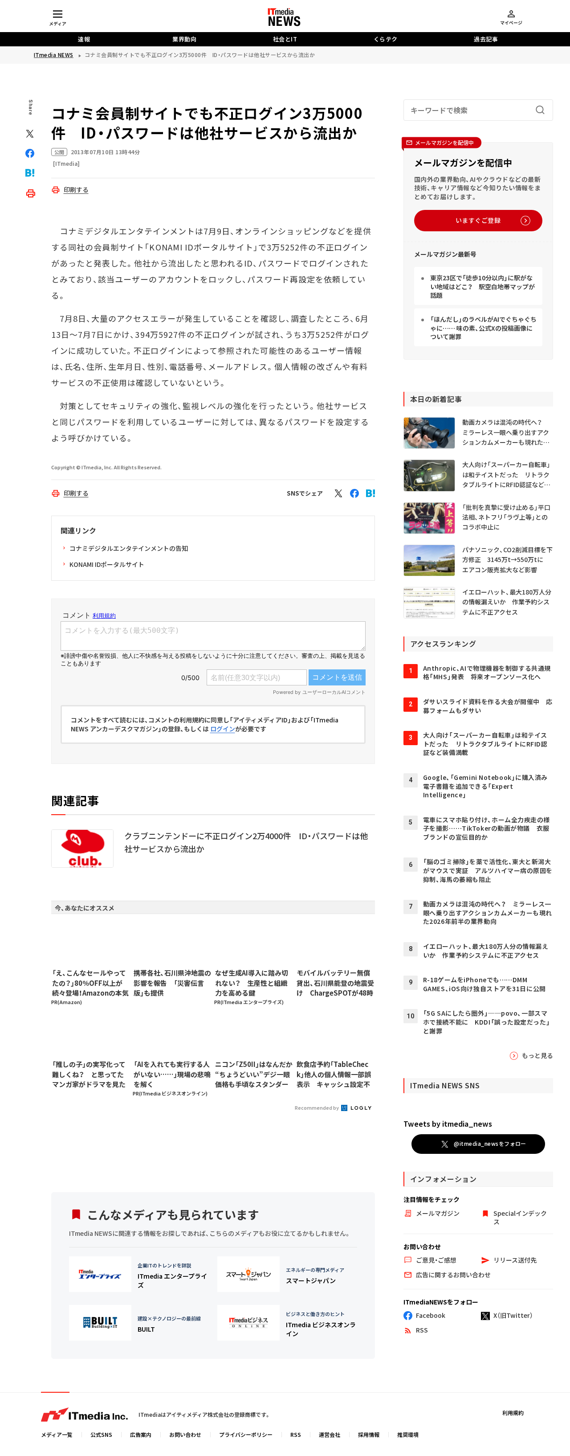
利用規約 (513, 1412)
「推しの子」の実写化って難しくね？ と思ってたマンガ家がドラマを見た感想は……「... (89, 1074)
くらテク (386, 39)
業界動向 (184, 39)
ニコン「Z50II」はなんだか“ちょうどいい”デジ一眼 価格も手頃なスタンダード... (254, 1074)
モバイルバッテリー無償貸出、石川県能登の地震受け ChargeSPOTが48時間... (335, 983)
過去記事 (486, 39)
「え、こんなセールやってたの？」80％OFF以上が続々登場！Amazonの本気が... (90, 983)
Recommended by (317, 1107)
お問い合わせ (185, 1434)
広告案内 (140, 1434)
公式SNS (101, 1434)
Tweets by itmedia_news (447, 1123)
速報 (84, 39)
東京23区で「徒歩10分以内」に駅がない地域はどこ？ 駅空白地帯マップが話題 (482, 286)
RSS (295, 1434)
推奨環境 (408, 1434)
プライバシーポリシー (246, 1434)
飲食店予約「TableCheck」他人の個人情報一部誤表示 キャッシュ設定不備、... (334, 1074)
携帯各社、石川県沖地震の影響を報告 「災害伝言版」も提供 (172, 982)
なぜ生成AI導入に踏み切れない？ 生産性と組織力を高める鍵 (251, 982)
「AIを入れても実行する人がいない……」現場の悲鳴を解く (172, 1074)
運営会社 (329, 1434)
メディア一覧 (57, 1434)
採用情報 (368, 1434)
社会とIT (285, 39)
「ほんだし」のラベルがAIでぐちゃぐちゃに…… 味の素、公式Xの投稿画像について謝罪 (483, 328)
